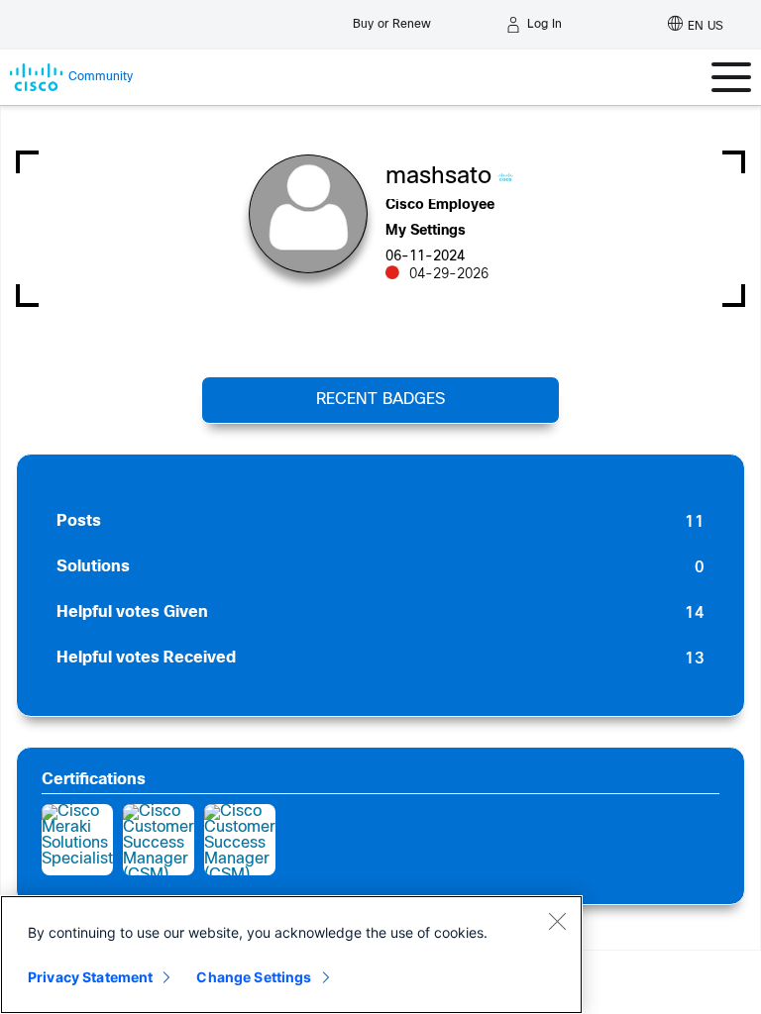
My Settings (425, 231)
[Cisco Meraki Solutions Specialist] (77, 839)
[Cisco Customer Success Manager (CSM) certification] (158, 839)
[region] (291, 954)
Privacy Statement (90, 976)
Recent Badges (380, 399)
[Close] (557, 921)
